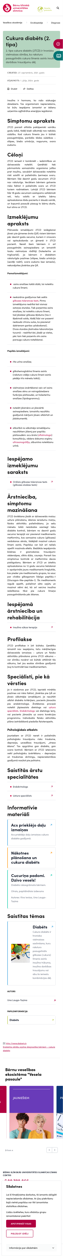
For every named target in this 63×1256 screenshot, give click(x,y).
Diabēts (40, 926)
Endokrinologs (28, 710)
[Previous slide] (49, 1150)
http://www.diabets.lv (16, 1043)
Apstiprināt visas (21, 1223)
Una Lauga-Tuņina (17, 1000)
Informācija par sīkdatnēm (23, 1247)
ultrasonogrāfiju (21, 442)
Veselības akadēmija (12, 22)
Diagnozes (56, 22)
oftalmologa (44, 435)
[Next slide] (55, 1150)
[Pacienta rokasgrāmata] (58, 55)
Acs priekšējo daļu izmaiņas (28, 827)
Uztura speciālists (22, 795)
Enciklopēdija (36, 22)
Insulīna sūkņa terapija (25, 627)
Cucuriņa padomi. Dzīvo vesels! (28, 877)
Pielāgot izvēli (20, 1233)
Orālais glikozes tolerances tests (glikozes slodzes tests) (30, 483)
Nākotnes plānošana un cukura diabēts (25, 857)
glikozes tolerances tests (26, 300)
